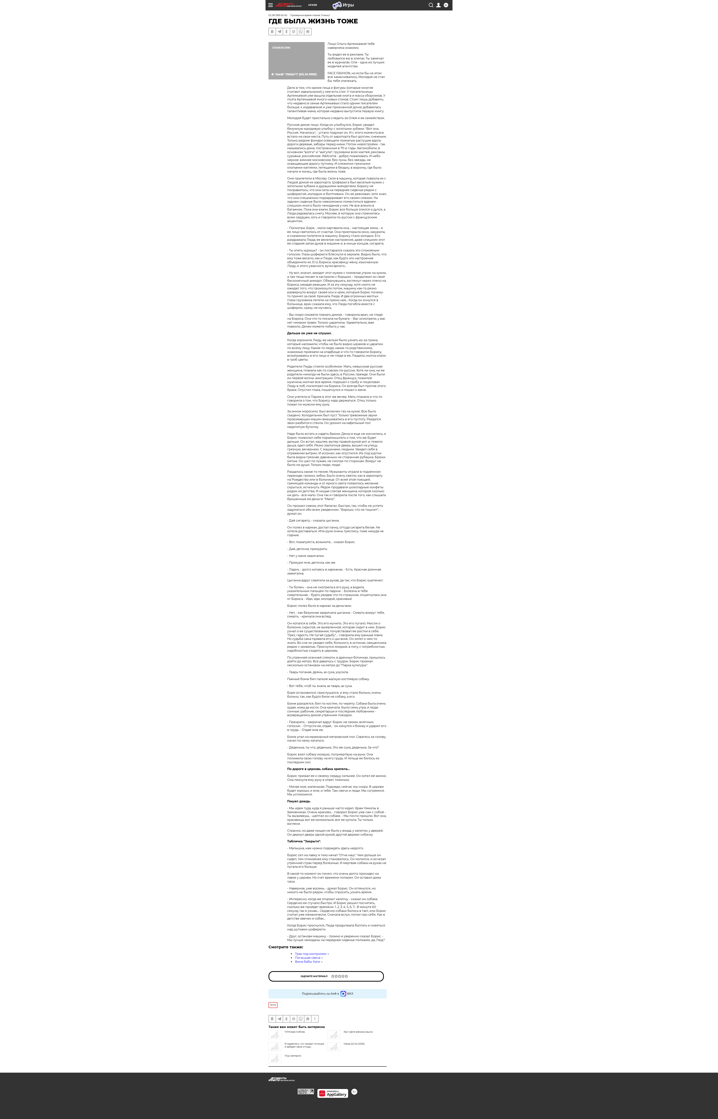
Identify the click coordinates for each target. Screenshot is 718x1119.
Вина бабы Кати (307, 961)
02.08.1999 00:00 (278, 15)
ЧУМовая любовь (295, 1031)
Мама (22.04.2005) (354, 1043)
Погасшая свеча (307, 958)
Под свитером (293, 1055)
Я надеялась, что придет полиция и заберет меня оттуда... (304, 1045)
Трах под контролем (310, 954)
